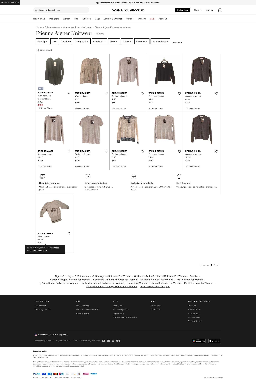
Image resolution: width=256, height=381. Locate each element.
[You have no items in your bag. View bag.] (220, 10)
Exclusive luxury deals (142, 183)
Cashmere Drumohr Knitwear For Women (115, 279)
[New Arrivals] (47, 19)
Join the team (194, 317)
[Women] (72, 19)
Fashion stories (194, 321)
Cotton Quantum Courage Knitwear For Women (111, 286)
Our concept (40, 305)
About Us (163, 18)
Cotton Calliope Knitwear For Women (70, 279)
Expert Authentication (96, 183)
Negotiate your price (49, 183)
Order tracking (82, 305)
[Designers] (61, 19)
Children (87, 18)
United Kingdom (45, 377)
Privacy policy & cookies (90, 341)
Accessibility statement (44, 341)
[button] (220, 10)
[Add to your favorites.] (69, 93)
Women (66, 18)
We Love (142, 18)
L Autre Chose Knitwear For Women (59, 283)
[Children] (93, 19)
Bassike (194, 276)
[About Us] (169, 19)
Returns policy (82, 313)
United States (58, 377)
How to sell (118, 305)
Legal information (63, 341)
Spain (75, 377)
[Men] (81, 19)
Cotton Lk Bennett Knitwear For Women (102, 283)
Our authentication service (87, 309)
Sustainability (194, 309)
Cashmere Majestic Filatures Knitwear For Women (154, 283)
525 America (82, 276)
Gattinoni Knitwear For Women (156, 279)
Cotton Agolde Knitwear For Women (111, 276)
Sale (152, 18)
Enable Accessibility (10, 2)
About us (192, 305)
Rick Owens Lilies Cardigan (155, 286)
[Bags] (102, 19)
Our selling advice (121, 309)
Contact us (155, 309)
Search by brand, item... (49, 10)
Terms (75, 341)
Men (76, 18)
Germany (67, 377)
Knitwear (87, 27)
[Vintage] (136, 19)
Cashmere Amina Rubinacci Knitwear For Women (160, 276)
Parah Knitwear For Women (198, 283)
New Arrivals (39, 18)
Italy (79, 377)
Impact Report (194, 313)
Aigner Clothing (63, 276)
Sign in (197, 10)
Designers (54, 18)
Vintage (129, 18)
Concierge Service (43, 309)
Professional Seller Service (125, 317)
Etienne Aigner (52, 27)
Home (39, 27)
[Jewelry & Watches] (124, 19)
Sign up (209, 10)
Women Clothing (71, 27)
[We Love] (148, 19)
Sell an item (182, 10)
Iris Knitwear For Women (190, 279)
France (35, 377)
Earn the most (183, 183)
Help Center (156, 305)
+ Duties (45, 245)
